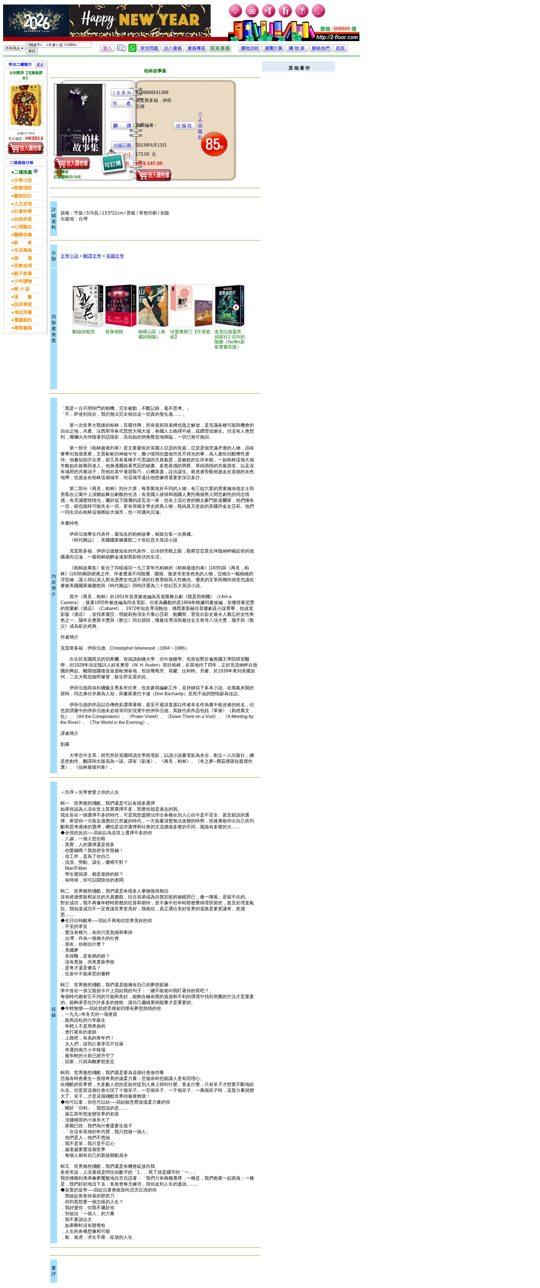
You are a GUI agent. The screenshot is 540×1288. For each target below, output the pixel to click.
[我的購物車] (252, 17)
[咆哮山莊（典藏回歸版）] (153, 305)
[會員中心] (285, 17)
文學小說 (69, 256)
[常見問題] (302, 17)
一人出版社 (200, 125)
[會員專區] (196, 50)
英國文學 (115, 256)
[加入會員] (269, 17)
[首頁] (319, 17)
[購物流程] (249, 50)
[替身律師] (121, 305)
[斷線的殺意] (88, 305)
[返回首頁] (340, 50)
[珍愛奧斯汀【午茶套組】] (191, 305)
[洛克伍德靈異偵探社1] (229, 305)
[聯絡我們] (320, 50)
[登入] (107, 50)
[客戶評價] (121, 50)
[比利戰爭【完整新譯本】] (26, 105)
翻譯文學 (92, 256)
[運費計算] (273, 50)
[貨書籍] (220, 50)
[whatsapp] (132, 50)
